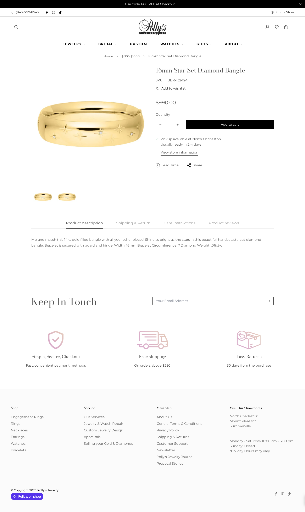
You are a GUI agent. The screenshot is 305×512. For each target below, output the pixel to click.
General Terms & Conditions (179, 424)
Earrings (17, 437)
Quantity (163, 115)
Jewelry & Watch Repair (103, 424)
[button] (285, 27)
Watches (170, 44)
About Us (164, 417)
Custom (138, 44)
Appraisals (92, 437)
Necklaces (19, 430)
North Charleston (244, 416)
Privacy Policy (168, 430)
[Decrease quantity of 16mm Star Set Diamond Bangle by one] (160, 124)
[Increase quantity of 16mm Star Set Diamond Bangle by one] (177, 124)
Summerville (240, 426)
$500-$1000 (131, 56)
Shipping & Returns (173, 437)
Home (108, 56)
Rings (15, 424)
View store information (179, 152)
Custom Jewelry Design (103, 430)
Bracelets (18, 450)
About (232, 44)
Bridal (105, 44)
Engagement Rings (27, 417)
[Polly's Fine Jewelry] (153, 27)
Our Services (94, 417)
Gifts (202, 44)
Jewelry (72, 44)
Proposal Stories (170, 463)
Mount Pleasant (243, 421)
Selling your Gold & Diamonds (108, 444)
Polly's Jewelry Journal (175, 457)
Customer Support (172, 444)
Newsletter (166, 450)
